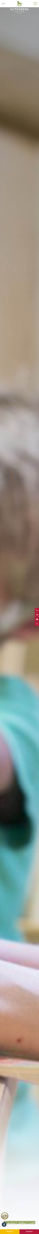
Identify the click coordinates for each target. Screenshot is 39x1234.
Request (10, 1232)
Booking (29, 1232)
